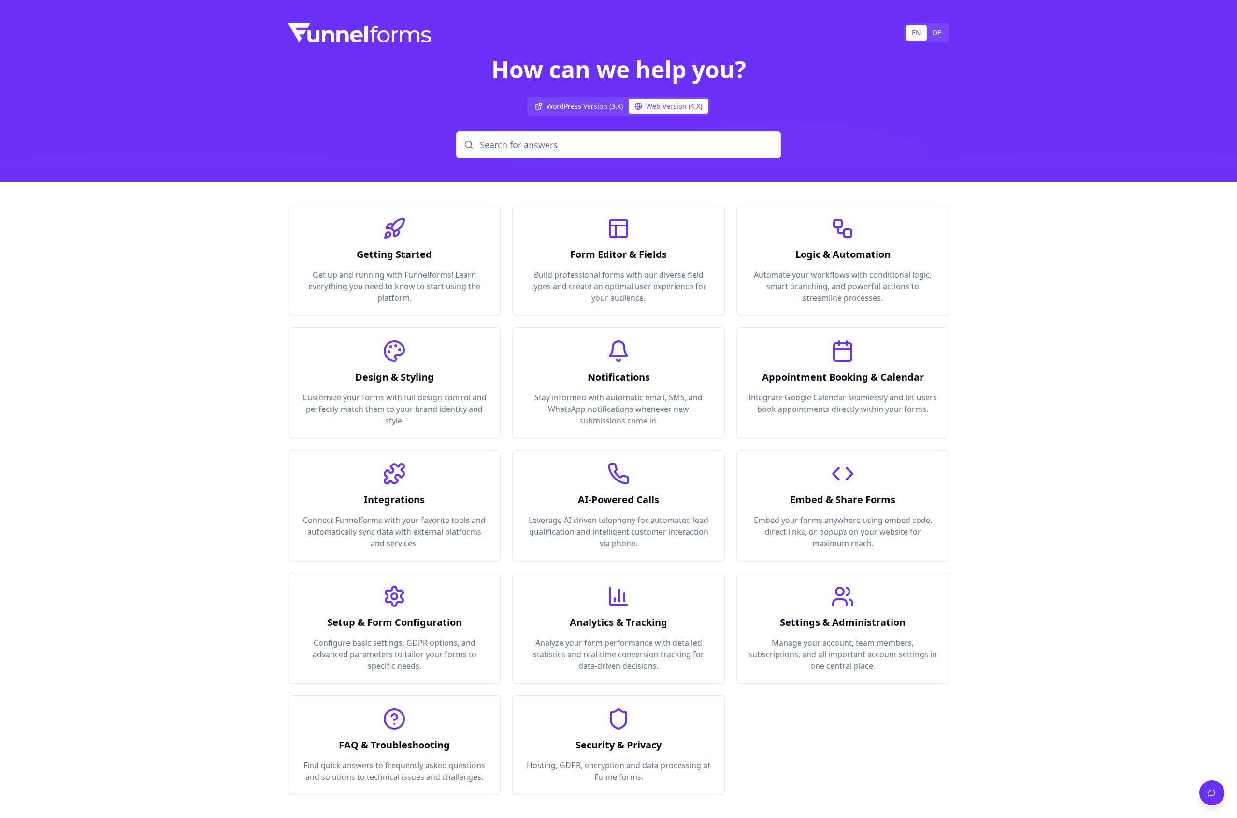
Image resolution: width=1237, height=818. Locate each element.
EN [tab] (916, 32)
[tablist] (926, 32)
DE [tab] (937, 32)
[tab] (579, 106)
